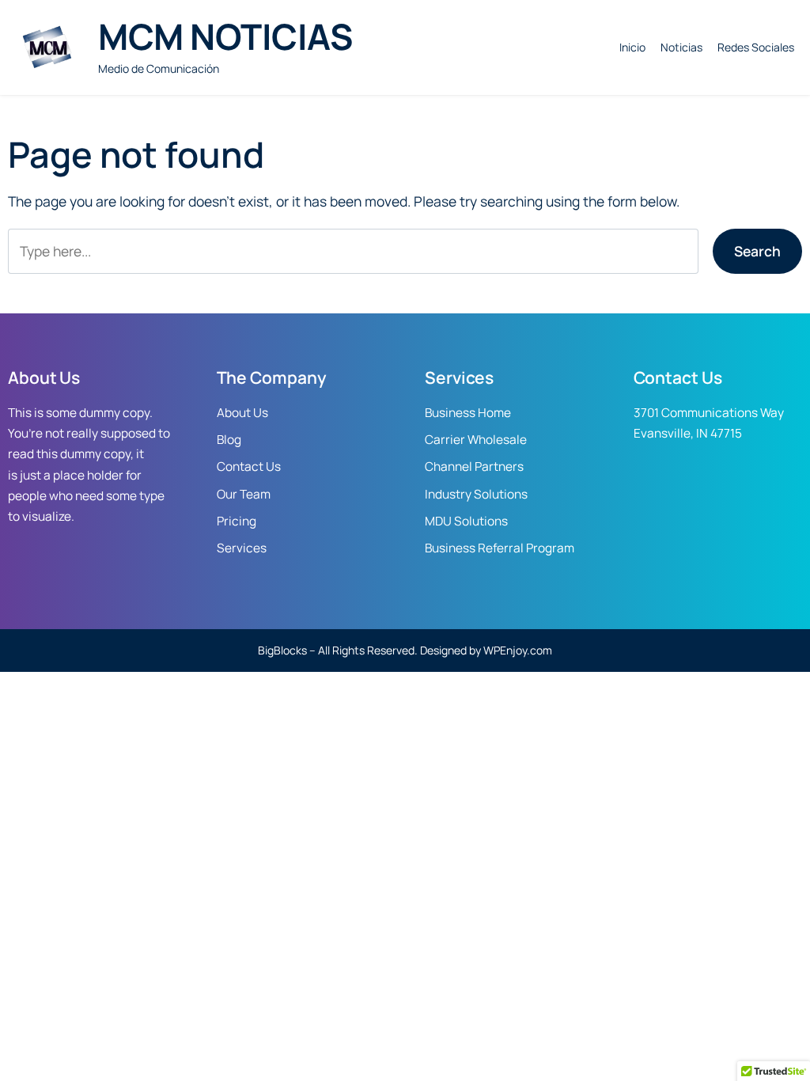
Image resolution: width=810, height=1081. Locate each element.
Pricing (236, 521)
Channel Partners (474, 466)
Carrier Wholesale (476, 439)
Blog (229, 439)
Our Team (244, 494)
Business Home (468, 412)
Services (242, 548)
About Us (242, 412)
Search (757, 250)
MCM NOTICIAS (225, 36)
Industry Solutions (476, 494)
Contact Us (249, 466)
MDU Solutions (466, 521)
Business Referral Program (499, 548)
